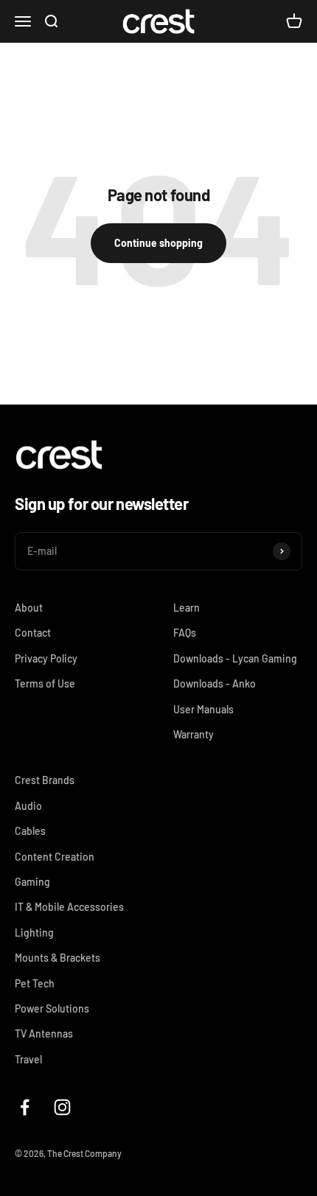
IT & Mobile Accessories (69, 907)
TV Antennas (44, 1033)
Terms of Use (45, 683)
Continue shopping (158, 243)
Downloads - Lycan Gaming (235, 658)
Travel (28, 1059)
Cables (30, 831)
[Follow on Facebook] (25, 1107)
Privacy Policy (46, 658)
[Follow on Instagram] (62, 1107)
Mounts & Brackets (57, 957)
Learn (186, 607)
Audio (28, 806)
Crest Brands (44, 780)
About (29, 607)
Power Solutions (52, 1008)
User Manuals (203, 709)
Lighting (34, 932)
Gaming (32, 881)
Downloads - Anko (214, 683)
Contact (33, 632)
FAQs (184, 632)
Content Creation (54, 856)
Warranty (193, 734)
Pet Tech (35, 983)
